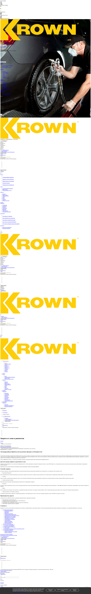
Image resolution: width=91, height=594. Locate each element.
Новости (2, 69)
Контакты (2, 91)
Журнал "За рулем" (6, 77)
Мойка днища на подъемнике (8, 525)
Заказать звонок (3, 268)
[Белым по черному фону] (0, 7)
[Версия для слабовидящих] (2, 287)
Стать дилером (5, 88)
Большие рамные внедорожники (10, 514)
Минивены (7, 512)
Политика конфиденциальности (6, 570)
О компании (5, 82)
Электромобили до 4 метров (10, 519)
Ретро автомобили (8, 523)
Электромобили (7, 520)
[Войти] (0, 116)
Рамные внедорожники (9, 513)
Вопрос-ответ (5, 72)
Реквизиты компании (6, 94)
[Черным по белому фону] (0, 6)
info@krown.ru (3, 270)
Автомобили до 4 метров (9, 518)
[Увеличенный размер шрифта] (1, 4)
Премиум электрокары (9, 522)
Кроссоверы (7, 511)
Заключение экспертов (7, 211)
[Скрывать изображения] (0, 14)
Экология (4, 76)
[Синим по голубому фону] (0, 8)
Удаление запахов (6, 527)
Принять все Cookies (50, 590)
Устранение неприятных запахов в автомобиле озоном (14, 528)
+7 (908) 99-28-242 (5, 42)
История (4, 84)
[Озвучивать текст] (1, 16)
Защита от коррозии (8, 532)
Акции (4, 74)
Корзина (2, 582)
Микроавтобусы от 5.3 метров (10, 517)
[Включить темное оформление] (1, 172)
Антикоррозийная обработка (8, 65)
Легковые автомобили (9, 510)
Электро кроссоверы (8, 521)
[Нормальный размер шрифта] (1, 2)
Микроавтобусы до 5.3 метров (10, 516)
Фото (3, 197)
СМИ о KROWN (6, 73)
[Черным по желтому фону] (0, 9)
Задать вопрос (3, 290)
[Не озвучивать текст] (0, 17)
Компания (2, 80)
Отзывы (2, 79)
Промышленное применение (8, 529)
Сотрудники (5, 85)
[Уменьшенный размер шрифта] (0, 1)
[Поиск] (1, 114)
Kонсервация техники (9, 530)
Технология (5, 83)
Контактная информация (7, 93)
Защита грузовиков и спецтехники (11, 531)
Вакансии (4, 87)
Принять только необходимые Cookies (62, 590)
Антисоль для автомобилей (5, 446)
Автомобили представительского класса (12, 515)
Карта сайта (2, 573)
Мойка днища (5, 66)
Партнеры (4, 86)
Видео (4, 198)
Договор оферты (3, 571)
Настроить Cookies (75, 590)
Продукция (2, 90)
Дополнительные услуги (7, 67)
